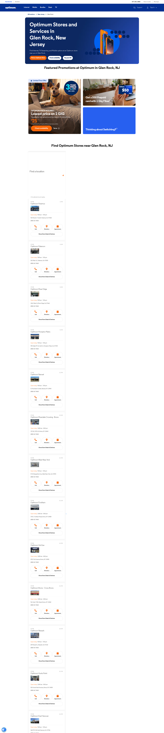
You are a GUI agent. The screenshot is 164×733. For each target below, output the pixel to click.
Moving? (156, 2)
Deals (50, 7)
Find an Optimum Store (38, 58)
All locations (31, 14)
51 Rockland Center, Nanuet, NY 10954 (41, 388)
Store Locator (147, 2)
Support (139, 7)
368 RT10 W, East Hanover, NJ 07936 (40, 730)
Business (17, 2)
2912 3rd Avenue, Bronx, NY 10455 (40, 559)
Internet (26, 7)
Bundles (42, 7)
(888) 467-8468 (35, 221)
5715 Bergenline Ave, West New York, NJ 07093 (43, 474)
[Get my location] (63, 175)
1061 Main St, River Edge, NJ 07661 (40, 303)
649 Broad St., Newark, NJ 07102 (39, 645)
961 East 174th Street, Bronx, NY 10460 (41, 602)
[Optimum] (10, 7)
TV (56, 7)
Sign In (152, 7)
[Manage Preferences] (4, 729)
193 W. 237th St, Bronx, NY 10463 (39, 431)
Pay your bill (67, 58)
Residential (8, 2)
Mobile (34, 7)
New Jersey (41, 14)
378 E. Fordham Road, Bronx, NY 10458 (41, 517)
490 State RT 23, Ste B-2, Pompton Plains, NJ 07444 (44, 346)
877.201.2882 (136, 2)
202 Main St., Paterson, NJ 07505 (39, 260)
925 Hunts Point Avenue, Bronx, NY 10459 (42, 687)
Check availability (54, 58)
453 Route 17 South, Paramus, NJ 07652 (41, 218)
